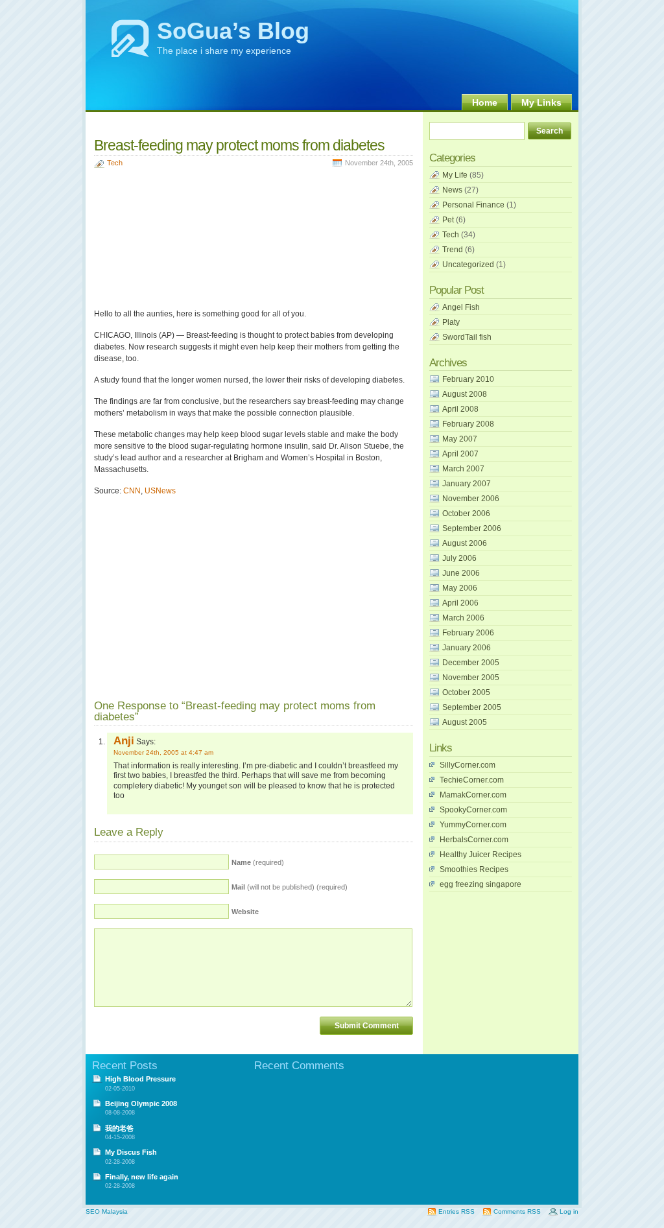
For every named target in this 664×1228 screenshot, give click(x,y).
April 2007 (460, 453)
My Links (541, 102)
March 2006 (463, 617)
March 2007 (463, 468)
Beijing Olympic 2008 (141, 1103)
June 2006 (461, 573)
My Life (455, 175)
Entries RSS (456, 1211)
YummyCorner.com (473, 824)
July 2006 (459, 558)
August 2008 (464, 394)
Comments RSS (517, 1211)
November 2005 (470, 677)
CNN (132, 490)
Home (484, 102)
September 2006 (471, 528)
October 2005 (466, 692)
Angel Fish (461, 307)
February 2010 (468, 379)
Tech (115, 163)
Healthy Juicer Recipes (480, 854)
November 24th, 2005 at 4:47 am (163, 752)
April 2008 (460, 409)
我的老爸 (119, 1128)
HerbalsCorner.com (474, 839)
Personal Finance (473, 204)
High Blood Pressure (140, 1079)
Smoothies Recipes (474, 869)
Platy (451, 322)
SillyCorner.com (467, 765)
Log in (569, 1211)
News (452, 190)
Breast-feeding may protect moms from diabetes (239, 145)
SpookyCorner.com (473, 809)
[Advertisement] (245, 123)
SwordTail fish (467, 337)
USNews (160, 490)
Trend (452, 249)
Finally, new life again (141, 1177)
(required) (257, 862)
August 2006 (464, 543)
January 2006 (466, 647)
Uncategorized (468, 264)
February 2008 (468, 424)
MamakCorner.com (473, 794)
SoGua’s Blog (233, 31)
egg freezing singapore (480, 884)
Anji (123, 740)
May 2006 (459, 588)
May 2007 (459, 438)
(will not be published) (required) (289, 887)
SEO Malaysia (107, 1211)
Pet (448, 219)
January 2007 (466, 483)
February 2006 (468, 632)
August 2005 (464, 722)
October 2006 (466, 513)
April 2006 (460, 603)
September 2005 (471, 707)
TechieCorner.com (472, 780)
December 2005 (470, 662)
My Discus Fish (131, 1152)
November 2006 (470, 498)
